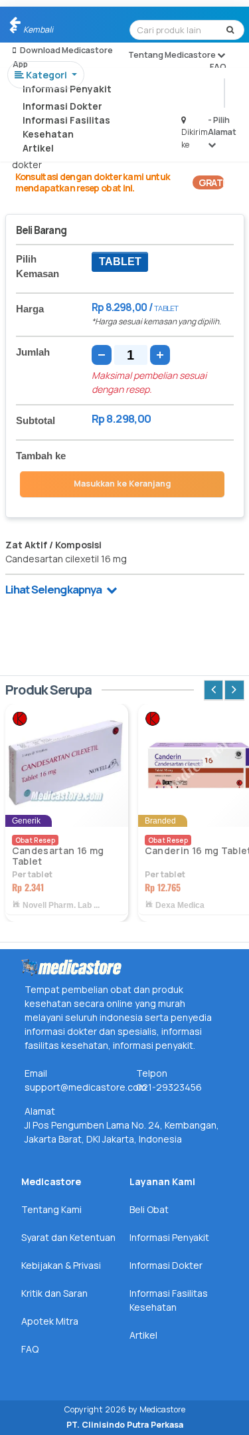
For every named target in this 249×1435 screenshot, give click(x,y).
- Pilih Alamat (222, 126)
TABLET (120, 261)
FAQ (218, 66)
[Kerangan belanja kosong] (41, 23)
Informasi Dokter (62, 106)
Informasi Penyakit (67, 88)
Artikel (38, 148)
